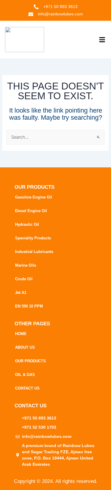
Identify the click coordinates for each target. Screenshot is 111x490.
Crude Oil (24, 279)
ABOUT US (25, 347)
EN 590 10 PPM (29, 306)
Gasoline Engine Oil (33, 197)
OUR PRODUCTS (30, 361)
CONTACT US (27, 388)
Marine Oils (25, 265)
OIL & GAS (25, 374)
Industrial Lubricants (34, 251)
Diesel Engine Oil (31, 211)
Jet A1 (20, 292)
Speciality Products (33, 238)
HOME (21, 334)
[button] (102, 39)
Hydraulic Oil (27, 224)
